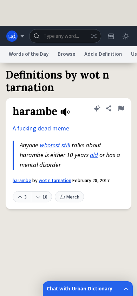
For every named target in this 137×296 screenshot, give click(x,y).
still (65, 145)
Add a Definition (103, 54)
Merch (72, 197)
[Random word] (94, 36)
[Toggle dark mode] (126, 36)
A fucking (24, 128)
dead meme (53, 128)
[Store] (111, 36)
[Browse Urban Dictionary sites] (15, 36)
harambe (22, 180)
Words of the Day (28, 54)
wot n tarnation (55, 180)
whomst (50, 145)
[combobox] (65, 36)
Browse (66, 54)
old (94, 155)
